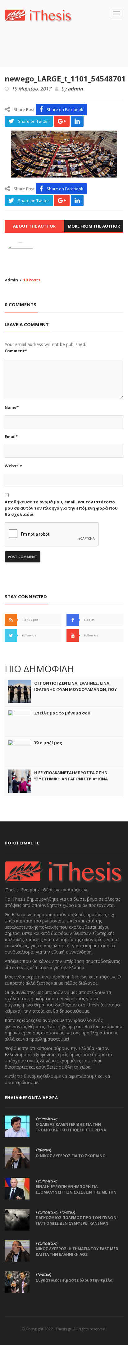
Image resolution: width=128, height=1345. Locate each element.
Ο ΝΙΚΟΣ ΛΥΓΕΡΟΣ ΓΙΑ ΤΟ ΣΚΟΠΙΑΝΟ (71, 1155)
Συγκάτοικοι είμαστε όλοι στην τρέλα (74, 1280)
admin (75, 89)
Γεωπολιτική (46, 1118)
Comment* (16, 351)
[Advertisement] (66, 54)
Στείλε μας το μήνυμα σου (62, 713)
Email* (11, 436)
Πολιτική (43, 1150)
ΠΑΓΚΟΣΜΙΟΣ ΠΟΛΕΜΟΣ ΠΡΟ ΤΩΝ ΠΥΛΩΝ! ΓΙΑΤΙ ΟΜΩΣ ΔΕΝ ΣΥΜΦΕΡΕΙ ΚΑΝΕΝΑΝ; (77, 1220)
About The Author (34, 226)
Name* (12, 407)
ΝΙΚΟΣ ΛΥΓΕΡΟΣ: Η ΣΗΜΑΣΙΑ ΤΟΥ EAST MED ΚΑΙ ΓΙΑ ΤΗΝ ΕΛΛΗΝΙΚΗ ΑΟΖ (77, 1251)
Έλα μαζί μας (48, 743)
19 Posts (31, 280)
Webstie (13, 466)
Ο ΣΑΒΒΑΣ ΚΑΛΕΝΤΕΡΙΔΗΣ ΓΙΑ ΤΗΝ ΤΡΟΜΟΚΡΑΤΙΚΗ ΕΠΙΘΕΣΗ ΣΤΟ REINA (71, 1127)
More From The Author (94, 226)
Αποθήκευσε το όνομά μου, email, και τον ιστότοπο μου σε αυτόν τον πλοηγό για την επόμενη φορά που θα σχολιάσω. (61, 508)
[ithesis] (38, 15)
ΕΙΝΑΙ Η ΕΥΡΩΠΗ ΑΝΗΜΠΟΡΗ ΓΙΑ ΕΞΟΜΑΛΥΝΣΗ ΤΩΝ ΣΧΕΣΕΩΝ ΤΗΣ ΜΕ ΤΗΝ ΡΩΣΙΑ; (76, 1192)
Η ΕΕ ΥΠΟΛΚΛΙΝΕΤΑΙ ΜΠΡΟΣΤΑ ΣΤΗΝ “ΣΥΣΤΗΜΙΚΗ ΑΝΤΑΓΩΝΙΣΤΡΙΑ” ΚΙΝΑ (71, 776)
